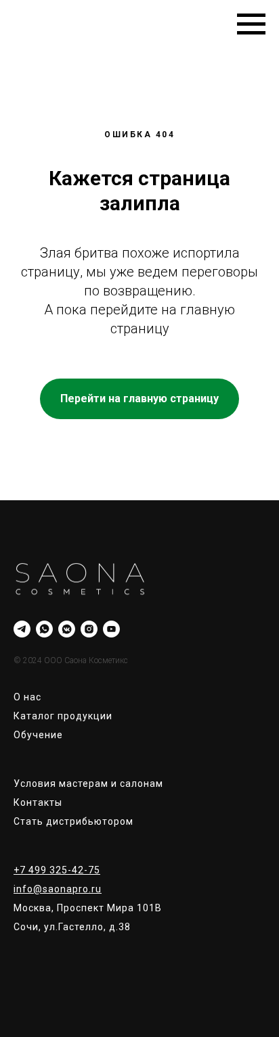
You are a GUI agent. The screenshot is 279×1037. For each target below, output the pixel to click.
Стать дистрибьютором (73, 821)
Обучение (38, 734)
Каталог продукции (63, 715)
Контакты (38, 802)
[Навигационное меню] (251, 24)
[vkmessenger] (66, 629)
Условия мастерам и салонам (88, 783)
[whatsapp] (44, 629)
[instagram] (89, 629)
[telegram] (22, 629)
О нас (27, 697)
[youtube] (111, 629)
